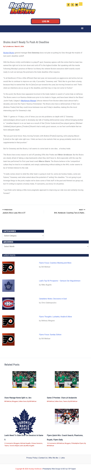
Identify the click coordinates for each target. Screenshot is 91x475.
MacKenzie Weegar (28, 101)
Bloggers (15, 401)
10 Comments (51, 443)
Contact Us (43, 458)
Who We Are (53, 458)
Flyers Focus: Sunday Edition (50, 335)
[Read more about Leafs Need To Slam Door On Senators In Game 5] (24, 422)
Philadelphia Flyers (77, 443)
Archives (8, 242)
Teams (65, 401)
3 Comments (8, 443)
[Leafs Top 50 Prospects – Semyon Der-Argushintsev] (8, 286)
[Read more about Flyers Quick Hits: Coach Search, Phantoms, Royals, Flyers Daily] (67, 417)
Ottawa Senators (36, 443)
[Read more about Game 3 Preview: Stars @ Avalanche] (67, 379)
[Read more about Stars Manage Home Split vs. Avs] (24, 379)
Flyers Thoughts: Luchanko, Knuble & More (55, 317)
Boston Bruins (8, 53)
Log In (45, 21)
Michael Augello (25, 443)
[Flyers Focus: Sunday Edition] (8, 339)
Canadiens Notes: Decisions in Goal (53, 299)
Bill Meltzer (7, 401)
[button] (82, 28)
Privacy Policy (31, 458)
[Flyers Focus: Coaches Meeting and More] (8, 268)
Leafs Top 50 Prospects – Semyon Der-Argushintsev (59, 281)
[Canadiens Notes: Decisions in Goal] (8, 303)
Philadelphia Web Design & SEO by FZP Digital (59, 469)
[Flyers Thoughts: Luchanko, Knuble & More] (8, 321)
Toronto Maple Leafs (16, 445)
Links (63, 458)
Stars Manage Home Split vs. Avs (17, 397)
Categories (9, 231)
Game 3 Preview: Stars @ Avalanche (62, 397)
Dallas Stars (22, 401)
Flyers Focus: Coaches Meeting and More (55, 263)
